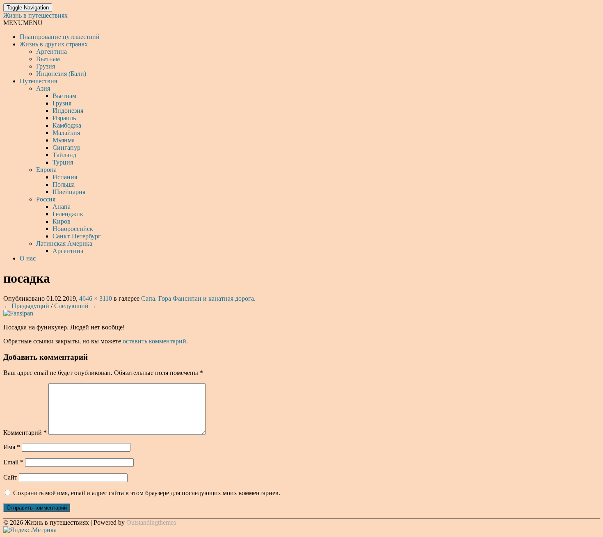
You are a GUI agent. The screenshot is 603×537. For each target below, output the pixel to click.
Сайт (10, 477)
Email (13, 462)
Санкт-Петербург (77, 236)
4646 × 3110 (95, 298)
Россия (45, 199)
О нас (28, 258)
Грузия (45, 66)
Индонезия (68, 110)
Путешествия (38, 81)
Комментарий (25, 432)
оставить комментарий (154, 341)
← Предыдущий (26, 305)
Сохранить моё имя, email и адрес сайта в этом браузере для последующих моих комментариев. (146, 492)
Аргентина (51, 51)
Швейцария (69, 191)
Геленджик (68, 213)
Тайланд (64, 154)
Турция (63, 162)
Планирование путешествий (60, 36)
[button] (23, 22)
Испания (65, 177)
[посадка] (18, 313)
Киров (62, 221)
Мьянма (64, 140)
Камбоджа (67, 125)
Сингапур (66, 147)
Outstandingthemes (151, 522)
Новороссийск (73, 228)
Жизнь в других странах (54, 44)
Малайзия (66, 132)
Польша (64, 184)
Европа (46, 169)
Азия (43, 88)
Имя (11, 446)
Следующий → (75, 305)
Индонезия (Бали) (61, 73)
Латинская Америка (64, 243)
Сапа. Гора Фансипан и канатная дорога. (198, 298)
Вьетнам (48, 58)
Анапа (62, 206)
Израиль (64, 117)
